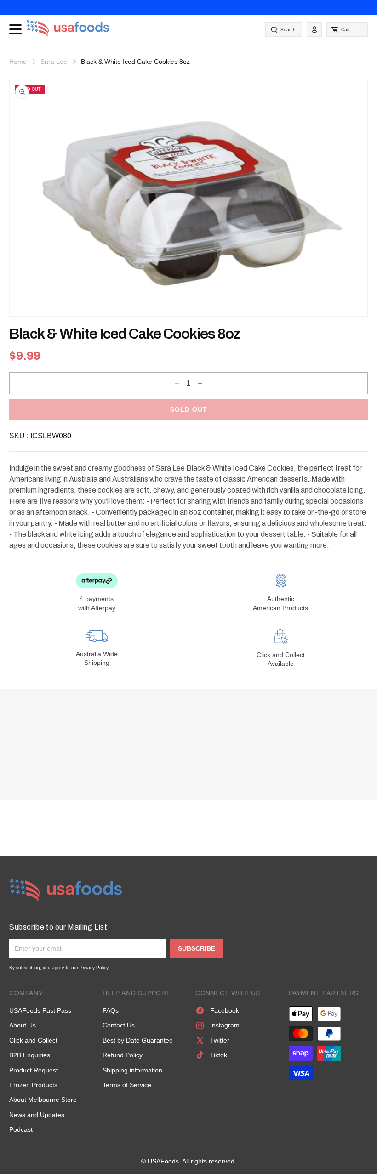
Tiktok (218, 1055)
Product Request (33, 1070)
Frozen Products (33, 1085)
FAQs (111, 1010)
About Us (22, 1025)
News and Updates (36, 1114)
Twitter (219, 1040)
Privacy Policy (94, 967)
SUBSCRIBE (196, 948)
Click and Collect (33, 1040)
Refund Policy (123, 1055)
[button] (347, 29)
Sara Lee (53, 61)
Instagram (225, 1025)
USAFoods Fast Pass (40, 1010)
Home (18, 61)
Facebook (224, 1010)
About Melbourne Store (43, 1099)
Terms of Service (127, 1085)
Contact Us (119, 1025)
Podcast (21, 1129)
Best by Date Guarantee (138, 1040)
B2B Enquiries (29, 1055)
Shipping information (132, 1070)
